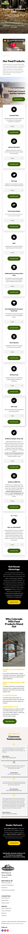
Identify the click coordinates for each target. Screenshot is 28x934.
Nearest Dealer (4, 900)
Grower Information (6, 910)
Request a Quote (14, 602)
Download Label (14, 132)
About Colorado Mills (6, 908)
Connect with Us (18, 99)
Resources (3, 913)
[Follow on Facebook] (2, 930)
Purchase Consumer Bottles (8, 890)
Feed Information (5, 898)
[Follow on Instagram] (8, 930)
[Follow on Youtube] (5, 930)
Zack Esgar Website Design (17, 923)
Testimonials (4, 887)
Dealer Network (14, 843)
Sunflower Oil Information (7, 885)
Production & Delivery (6, 882)
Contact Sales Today (9, 721)
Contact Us (4, 915)
